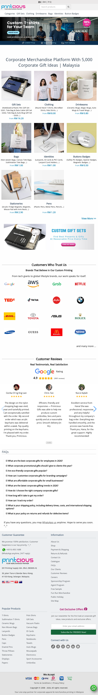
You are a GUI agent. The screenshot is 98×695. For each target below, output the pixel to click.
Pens (4, 639)
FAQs (53, 565)
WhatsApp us (49, 522)
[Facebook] (58, 646)
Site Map (55, 601)
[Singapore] (12, 582)
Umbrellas (30, 662)
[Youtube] (68, 646)
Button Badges (8, 635)
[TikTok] (53, 646)
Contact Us (55, 557)
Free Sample (56, 589)
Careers (54, 577)
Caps (4, 643)
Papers (5, 662)
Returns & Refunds (59, 553)
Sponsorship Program (60, 581)
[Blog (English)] (78, 646)
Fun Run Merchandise (60, 593)
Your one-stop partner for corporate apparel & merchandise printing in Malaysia (49, 692)
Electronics (31, 655)
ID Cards (30, 631)
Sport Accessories (34, 658)
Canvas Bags (31, 627)
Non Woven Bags (9, 627)
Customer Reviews (59, 573)
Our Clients (56, 569)
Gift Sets (30, 619)
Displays (5, 658)
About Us (55, 541)
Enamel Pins (7, 647)
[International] (3, 582)
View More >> (89, 218)
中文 (50, 2)
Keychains (30, 635)
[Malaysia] (8, 582)
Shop (53, 545)
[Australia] (20, 582)
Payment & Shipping (60, 549)
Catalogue (55, 561)
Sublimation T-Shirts (11, 619)
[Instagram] (63, 646)
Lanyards (6, 631)
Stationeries (7, 655)
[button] (46, 38)
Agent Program (57, 585)
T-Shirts (5, 615)
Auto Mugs (31, 647)
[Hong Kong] (16, 582)
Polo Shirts (31, 615)
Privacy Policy (58, 683)
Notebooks (31, 639)
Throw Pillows (8, 651)
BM (44, 2)
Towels (29, 643)
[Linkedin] (73, 646)
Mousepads (31, 651)
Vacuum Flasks (32, 623)
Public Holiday (57, 597)
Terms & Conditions (42, 683)
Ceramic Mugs (8, 623)
